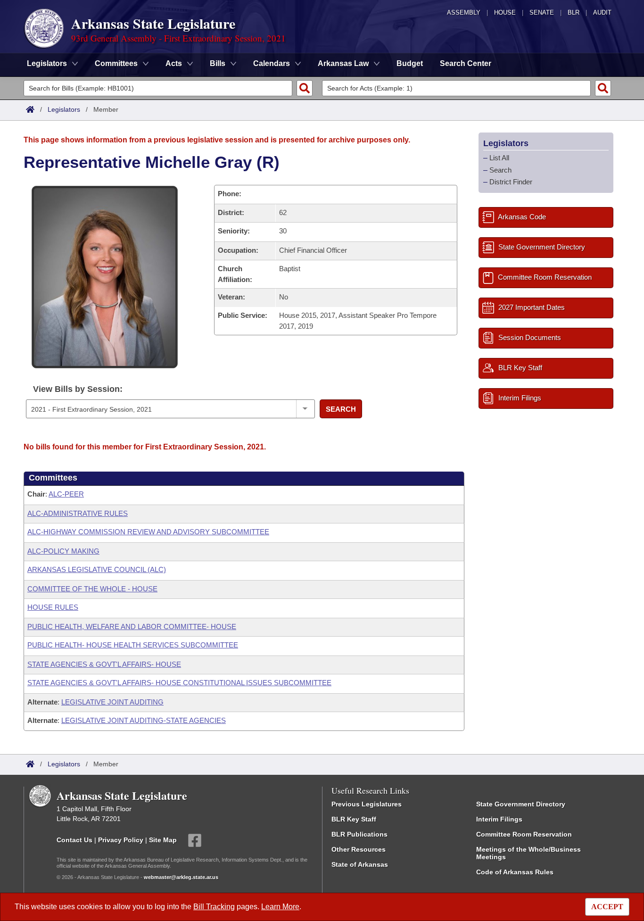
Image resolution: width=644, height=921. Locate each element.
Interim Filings (499, 819)
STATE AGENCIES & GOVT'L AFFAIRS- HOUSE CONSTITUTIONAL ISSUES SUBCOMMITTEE (179, 683)
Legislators (64, 109)
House (505, 12)
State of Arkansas (359, 864)
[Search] (305, 88)
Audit (602, 12)
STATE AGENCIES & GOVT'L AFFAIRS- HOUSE (104, 664)
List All (499, 158)
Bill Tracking (214, 907)
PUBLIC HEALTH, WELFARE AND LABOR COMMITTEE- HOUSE (131, 626)
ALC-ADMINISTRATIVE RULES (77, 513)
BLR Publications (359, 834)
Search (341, 409)
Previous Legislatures (366, 804)
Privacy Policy (120, 840)
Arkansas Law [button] (343, 63)
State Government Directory (520, 804)
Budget (409, 63)
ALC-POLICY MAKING (63, 551)
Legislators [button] (47, 63)
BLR (573, 12)
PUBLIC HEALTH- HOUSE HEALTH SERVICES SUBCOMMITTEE (132, 645)
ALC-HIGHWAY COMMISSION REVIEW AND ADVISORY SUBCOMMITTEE (148, 532)
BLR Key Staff (353, 819)
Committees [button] (116, 63)
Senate (541, 12)
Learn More (280, 907)
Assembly (463, 12)
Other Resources (358, 849)
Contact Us (74, 840)
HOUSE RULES (52, 607)
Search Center (465, 63)
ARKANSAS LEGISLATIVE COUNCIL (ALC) (96, 569)
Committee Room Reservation (524, 834)
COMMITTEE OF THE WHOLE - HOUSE (92, 589)
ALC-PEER (66, 494)
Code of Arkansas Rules (514, 872)
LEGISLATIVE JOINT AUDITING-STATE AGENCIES (143, 720)
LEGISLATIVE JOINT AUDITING (112, 702)
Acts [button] (173, 63)
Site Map (163, 840)
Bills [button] (217, 63)
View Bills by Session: (78, 389)
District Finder (510, 182)
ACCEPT (607, 907)
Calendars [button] (271, 63)
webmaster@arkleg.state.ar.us (181, 877)
